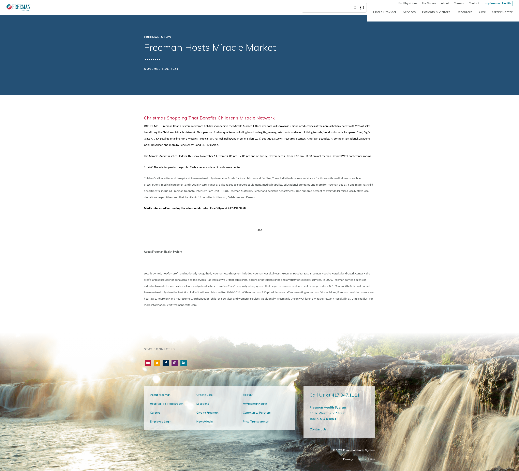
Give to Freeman (207, 412)
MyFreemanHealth (255, 403)
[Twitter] (157, 363)
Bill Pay (248, 395)
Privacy (348, 459)
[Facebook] (166, 363)
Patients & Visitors (436, 12)
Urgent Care (204, 395)
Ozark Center (502, 12)
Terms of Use (366, 459)
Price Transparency (256, 421)
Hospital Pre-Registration (166, 403)
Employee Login (160, 421)
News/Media (204, 421)
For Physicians (408, 3)
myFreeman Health (498, 3)
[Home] (15, 7)
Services (409, 12)
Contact (474, 3)
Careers (459, 3)
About (445, 3)
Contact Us (318, 429)
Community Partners (257, 412)
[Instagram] (175, 363)
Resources (464, 12)
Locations (202, 403)
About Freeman (160, 395)
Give (482, 12)
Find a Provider (384, 12)
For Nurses (429, 3)
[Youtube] (148, 363)
